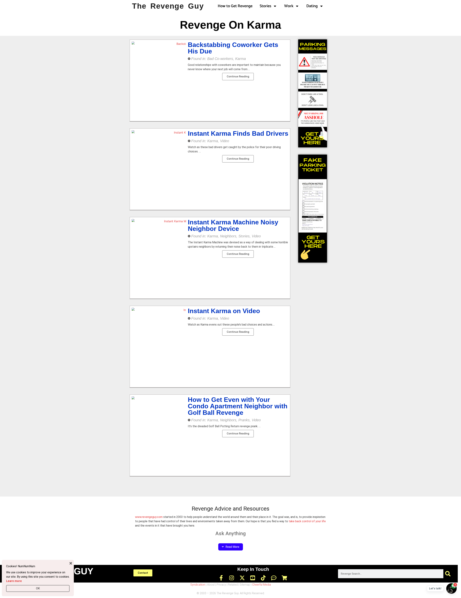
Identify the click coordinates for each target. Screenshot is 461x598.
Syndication (197, 584)
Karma (240, 59)
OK (38, 588)
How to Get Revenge (235, 6)
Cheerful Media (261, 584)
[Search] (447, 573)
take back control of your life (307, 521)
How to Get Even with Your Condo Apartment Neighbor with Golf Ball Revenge (237, 406)
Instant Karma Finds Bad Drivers (238, 133)
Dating (312, 6)
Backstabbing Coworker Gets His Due (233, 48)
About (211, 584)
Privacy (221, 584)
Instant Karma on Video (224, 311)
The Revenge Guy (168, 6)
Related (233, 584)
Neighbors (228, 236)
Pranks (244, 420)
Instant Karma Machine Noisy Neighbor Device (233, 225)
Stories (265, 6)
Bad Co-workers (220, 59)
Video (224, 141)
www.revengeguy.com (149, 517)
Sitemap (245, 584)
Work (288, 6)
